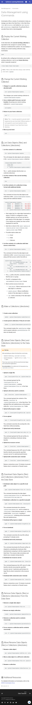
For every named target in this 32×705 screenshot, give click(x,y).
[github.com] (5, 702)
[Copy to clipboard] (30, 54)
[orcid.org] (2, 702)
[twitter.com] (8, 702)
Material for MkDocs (10, 699)
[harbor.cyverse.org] (13, 702)
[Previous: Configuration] (2, 693)
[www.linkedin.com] (10, 702)
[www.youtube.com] (16, 702)
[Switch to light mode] (26, 1)
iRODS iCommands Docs (8, 683)
